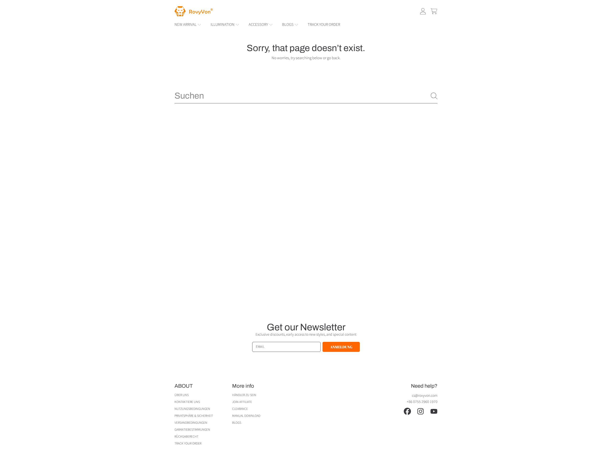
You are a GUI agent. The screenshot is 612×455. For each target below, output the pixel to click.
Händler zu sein (244, 395)
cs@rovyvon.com (424, 395)
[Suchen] (434, 96)
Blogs (288, 24)
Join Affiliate (242, 402)
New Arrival (186, 24)
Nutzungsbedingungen (192, 409)
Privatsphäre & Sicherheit (194, 415)
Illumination (223, 24)
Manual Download (246, 415)
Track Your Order (188, 443)
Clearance (240, 409)
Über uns (182, 395)
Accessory (259, 24)
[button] (433, 11)
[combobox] (306, 95)
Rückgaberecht (186, 436)
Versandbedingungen (191, 422)
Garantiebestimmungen (192, 429)
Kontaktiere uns (187, 402)
